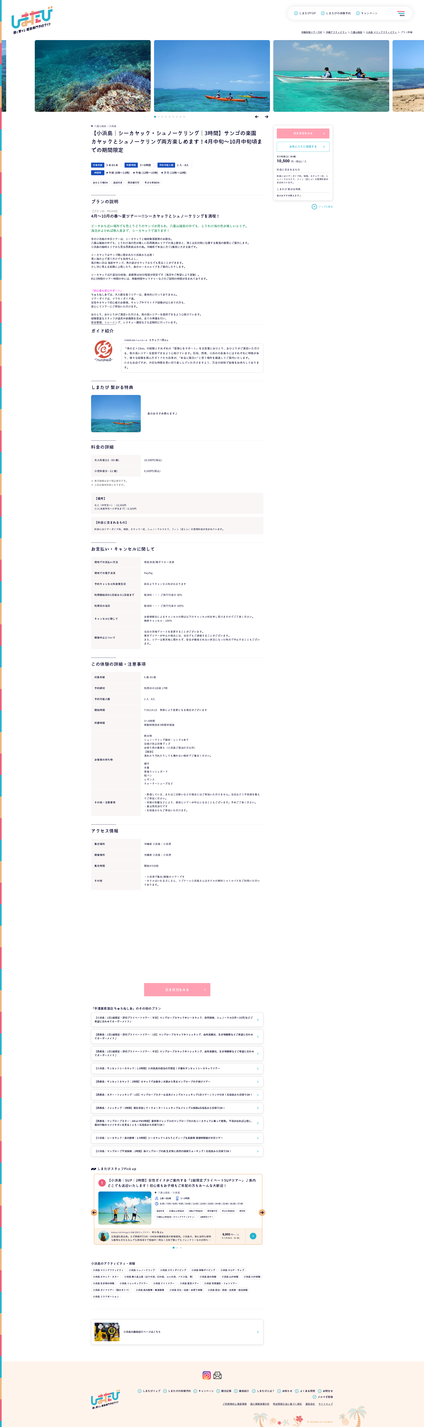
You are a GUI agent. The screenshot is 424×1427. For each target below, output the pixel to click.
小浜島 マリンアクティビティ (108, 1270)
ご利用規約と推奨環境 (235, 1403)
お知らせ (287, 1391)
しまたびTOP (307, 13)
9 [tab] (184, 117)
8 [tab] (181, 117)
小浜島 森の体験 (208, 1276)
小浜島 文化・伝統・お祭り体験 (185, 1290)
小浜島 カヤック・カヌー (106, 1276)
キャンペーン (369, 13)
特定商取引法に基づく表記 (287, 1403)
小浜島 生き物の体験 (103, 1283)
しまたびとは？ (266, 1391)
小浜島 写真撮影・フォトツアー (220, 1283)
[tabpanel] (212, 76)
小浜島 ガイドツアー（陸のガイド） (112, 1290)
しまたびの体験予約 (338, 13)
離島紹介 (244, 1391)
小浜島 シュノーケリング (142, 1270)
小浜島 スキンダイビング (173, 1270)
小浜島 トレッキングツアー (134, 1283)
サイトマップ (325, 1403)
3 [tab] (162, 117)
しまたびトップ (151, 1391)
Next (266, 116)
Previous (256, 116)
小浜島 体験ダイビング (203, 1270)
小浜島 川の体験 (252, 1276)
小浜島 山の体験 (230, 1276)
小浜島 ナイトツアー (164, 1283)
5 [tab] (170, 117)
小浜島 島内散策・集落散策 (150, 1290)
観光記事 (226, 1391)
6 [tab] (173, 117)
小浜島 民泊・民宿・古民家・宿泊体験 (228, 1290)
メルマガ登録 (325, 1397)
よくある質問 (307, 1391)
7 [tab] (177, 117)
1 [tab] (155, 117)
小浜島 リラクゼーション (106, 1296)
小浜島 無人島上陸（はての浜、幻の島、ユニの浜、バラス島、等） (159, 1276)
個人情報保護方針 (259, 1403)
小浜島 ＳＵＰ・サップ (232, 1270)
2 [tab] (159, 117)
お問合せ (328, 1391)
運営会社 (310, 1403)
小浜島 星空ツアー (189, 1283)
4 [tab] (166, 117)
